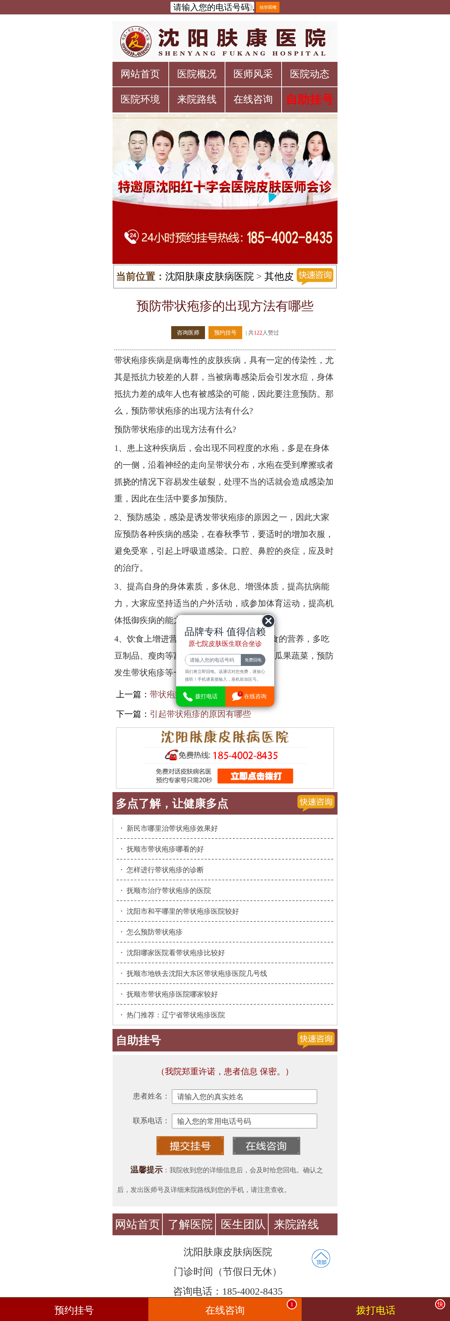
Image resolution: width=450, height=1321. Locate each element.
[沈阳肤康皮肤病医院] (225, 41)
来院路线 (197, 99)
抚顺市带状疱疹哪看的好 (165, 849)
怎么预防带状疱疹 (155, 932)
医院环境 (140, 99)
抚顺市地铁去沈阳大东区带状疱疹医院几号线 (197, 973)
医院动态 (309, 74)
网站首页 (140, 74)
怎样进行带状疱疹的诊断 (165, 870)
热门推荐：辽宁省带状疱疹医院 (176, 1015)
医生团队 (243, 1224)
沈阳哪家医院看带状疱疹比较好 (176, 953)
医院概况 (197, 74)
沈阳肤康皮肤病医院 (209, 276)
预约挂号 (225, 333)
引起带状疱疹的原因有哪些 (200, 714)
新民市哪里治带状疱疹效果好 (172, 828)
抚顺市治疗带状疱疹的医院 (169, 890)
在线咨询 (253, 99)
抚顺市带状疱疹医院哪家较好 (172, 994)
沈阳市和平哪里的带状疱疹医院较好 (183, 911)
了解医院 (190, 1224)
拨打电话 (399, 1308)
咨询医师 (188, 333)
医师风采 (253, 74)
